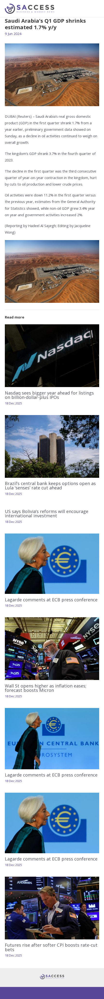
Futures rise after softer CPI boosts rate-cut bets (51, 947)
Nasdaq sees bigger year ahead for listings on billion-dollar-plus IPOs (49, 395)
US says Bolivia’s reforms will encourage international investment (46, 513)
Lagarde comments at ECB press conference (51, 600)
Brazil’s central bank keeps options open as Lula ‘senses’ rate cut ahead (50, 485)
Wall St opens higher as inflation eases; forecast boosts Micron (45, 688)
